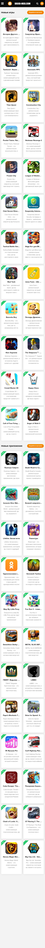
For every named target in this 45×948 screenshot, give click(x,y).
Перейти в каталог (35, 12)
